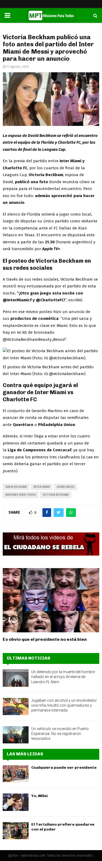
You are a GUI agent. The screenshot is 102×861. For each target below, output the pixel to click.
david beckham (16, 487)
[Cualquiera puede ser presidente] (16, 773)
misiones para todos (20, 495)
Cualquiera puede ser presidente (64, 767)
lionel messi (65, 487)
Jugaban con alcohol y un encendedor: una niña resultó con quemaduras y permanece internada (64, 705)
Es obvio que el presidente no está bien (45, 639)
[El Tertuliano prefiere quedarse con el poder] (16, 830)
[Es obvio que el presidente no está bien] (51, 600)
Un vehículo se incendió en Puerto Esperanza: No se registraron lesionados (60, 734)
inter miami (41, 487)
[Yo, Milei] (16, 802)
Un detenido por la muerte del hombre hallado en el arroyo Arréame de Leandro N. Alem (63, 677)
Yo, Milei (39, 795)
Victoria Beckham (56, 495)
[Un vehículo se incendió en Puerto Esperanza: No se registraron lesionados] (16, 734)
